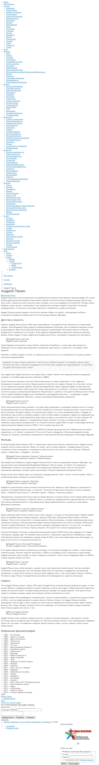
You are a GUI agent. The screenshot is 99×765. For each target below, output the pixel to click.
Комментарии (9, 699)
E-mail (65, 754)
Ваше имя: (5, 707)
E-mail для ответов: (9, 710)
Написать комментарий (11, 703)
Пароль (65, 757)
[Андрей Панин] (8, 295)
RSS (3, 701)
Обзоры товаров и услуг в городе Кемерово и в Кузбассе (28, 722)
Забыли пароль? (87, 760)
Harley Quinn (6, 696)
